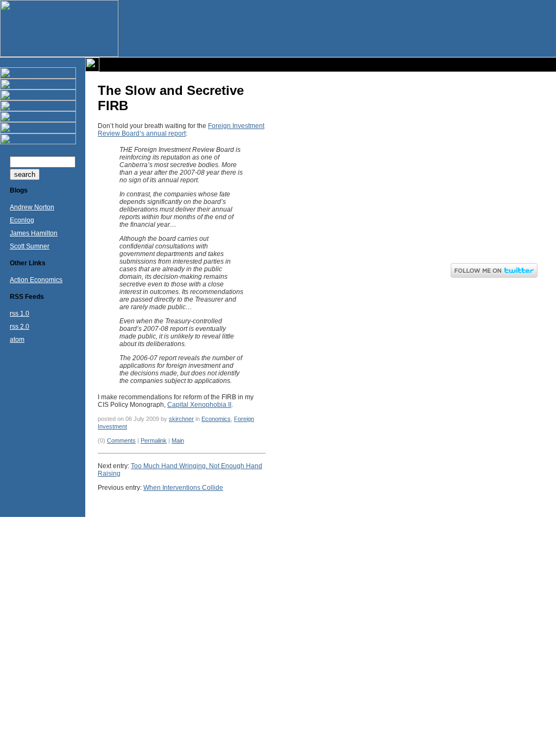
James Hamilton (34, 233)
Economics (216, 419)
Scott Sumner (29, 246)
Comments (121, 440)
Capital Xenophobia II (199, 404)
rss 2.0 (19, 326)
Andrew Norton (32, 207)
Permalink (154, 440)
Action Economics (36, 280)
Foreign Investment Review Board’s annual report (181, 129)
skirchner (181, 419)
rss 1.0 (19, 313)
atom (17, 339)
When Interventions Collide (183, 487)
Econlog (22, 220)
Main (178, 440)
